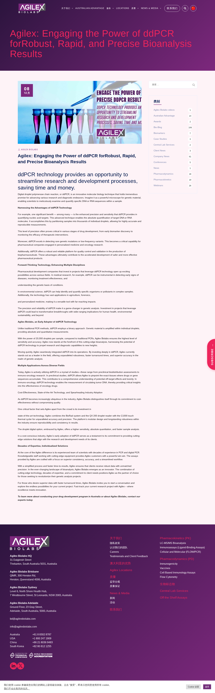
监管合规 (115, 581)
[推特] (20, 665)
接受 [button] (207, 687)
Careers (114, 552)
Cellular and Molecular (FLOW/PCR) (180, 552)
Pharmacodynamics (163, 174)
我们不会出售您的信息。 (17, 688)
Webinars (158, 185)
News (156, 168)
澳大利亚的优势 (120, 563)
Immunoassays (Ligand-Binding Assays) (182, 547)
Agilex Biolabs (29, 149)
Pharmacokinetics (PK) (175, 538)
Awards (157, 121)
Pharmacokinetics (162, 179)
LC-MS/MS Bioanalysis (173, 543)
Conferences (160, 162)
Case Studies (160, 139)
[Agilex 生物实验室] (32, 8)
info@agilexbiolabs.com (23, 626)
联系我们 (172, 8)
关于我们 (65, 8)
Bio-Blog (158, 127)
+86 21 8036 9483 (42, 642)
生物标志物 (167, 584)
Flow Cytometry (168, 577)
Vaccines (165, 568)
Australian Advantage (89, 8)
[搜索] (185, 8)
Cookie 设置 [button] (193, 687)
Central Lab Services (164, 144)
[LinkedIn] (13, 665)
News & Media (149, 8)
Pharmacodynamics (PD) (177, 559)
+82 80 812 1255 (41, 646)
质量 (133, 8)
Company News (161, 156)
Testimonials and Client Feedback (129, 556)
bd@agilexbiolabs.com (23, 618)
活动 (112, 602)
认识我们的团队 (118, 547)
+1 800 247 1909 (41, 638)
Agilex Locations (121, 570)
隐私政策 (115, 543)
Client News (159, 150)
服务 (109, 8)
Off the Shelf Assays (173, 597)
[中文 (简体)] (193, 8)
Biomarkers (159, 133)
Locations (122, 8)
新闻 (112, 598)
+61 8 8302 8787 (41, 634)
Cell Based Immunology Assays (177, 572)
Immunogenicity (169, 563)
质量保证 (115, 586)
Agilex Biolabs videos (164, 110)
